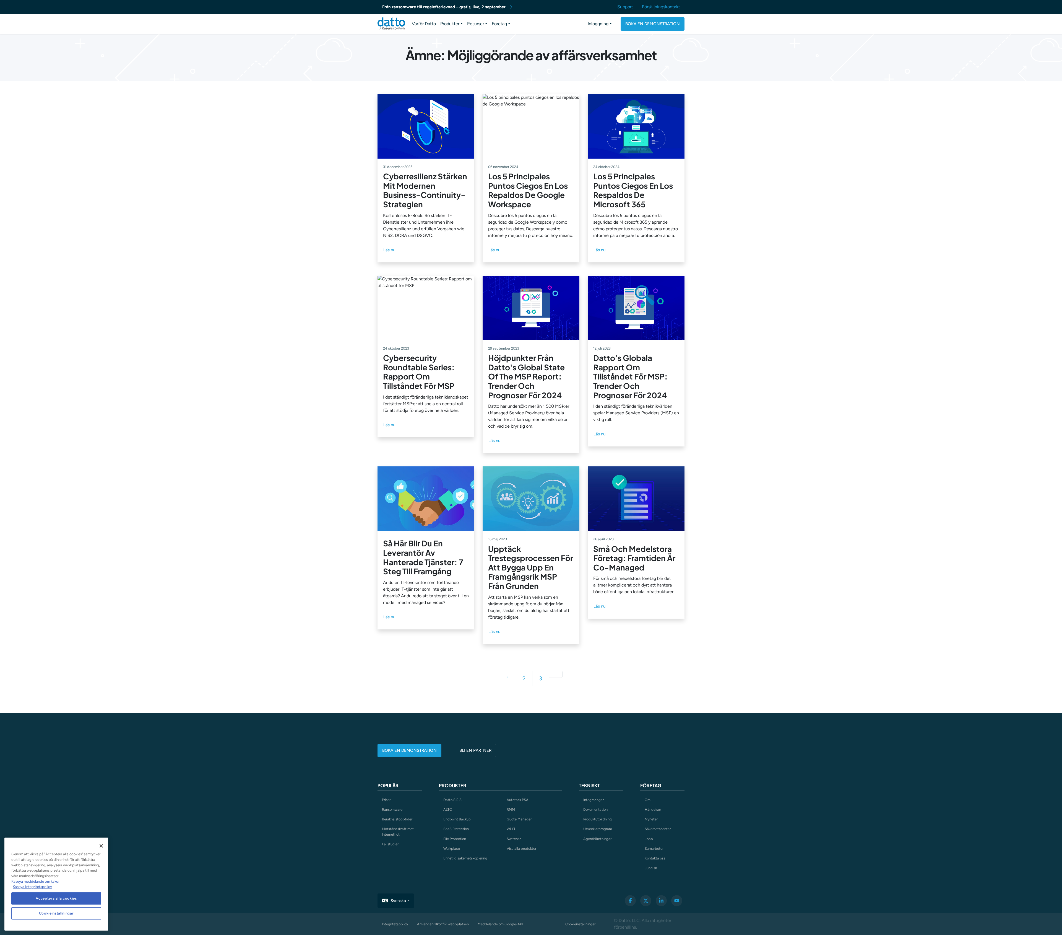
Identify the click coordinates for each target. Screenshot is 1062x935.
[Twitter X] (646, 900)
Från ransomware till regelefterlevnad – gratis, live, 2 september (444, 6)
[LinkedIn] (661, 900)
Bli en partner (475, 750)
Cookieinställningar (580, 924)
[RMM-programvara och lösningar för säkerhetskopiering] (391, 24)
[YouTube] (676, 900)
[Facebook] (630, 900)
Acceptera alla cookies (56, 898)
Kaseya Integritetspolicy (32, 887)
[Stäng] (101, 846)
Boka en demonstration (652, 23)
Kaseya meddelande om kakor (35, 881)
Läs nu (389, 249)
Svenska (398, 900)
